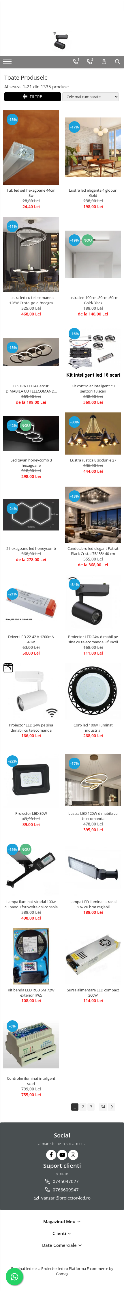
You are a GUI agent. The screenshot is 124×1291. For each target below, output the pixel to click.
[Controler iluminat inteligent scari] (31, 1045)
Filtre (34, 96)
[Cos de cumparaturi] (104, 62)
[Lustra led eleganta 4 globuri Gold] (93, 147)
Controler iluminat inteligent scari (31, 1081)
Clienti (59, 1233)
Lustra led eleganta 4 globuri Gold (93, 193)
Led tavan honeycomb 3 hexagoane (31, 462)
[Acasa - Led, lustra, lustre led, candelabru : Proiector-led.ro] (62, 41)
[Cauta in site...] (117, 62)
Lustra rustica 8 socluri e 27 (93, 460)
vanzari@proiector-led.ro (65, 1198)
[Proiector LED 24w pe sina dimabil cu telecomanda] (31, 691)
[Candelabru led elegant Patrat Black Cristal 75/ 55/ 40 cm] (93, 515)
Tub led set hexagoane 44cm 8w (31, 193)
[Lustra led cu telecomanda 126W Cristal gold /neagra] (31, 254)
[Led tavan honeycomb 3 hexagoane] (31, 433)
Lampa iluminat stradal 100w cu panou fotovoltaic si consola (31, 904)
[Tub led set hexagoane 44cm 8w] (31, 147)
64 (103, 1106)
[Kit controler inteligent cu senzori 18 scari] (93, 352)
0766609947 (65, 1190)
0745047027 (65, 1181)
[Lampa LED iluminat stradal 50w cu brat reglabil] (93, 868)
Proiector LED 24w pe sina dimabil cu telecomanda (31, 727)
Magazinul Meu (60, 1221)
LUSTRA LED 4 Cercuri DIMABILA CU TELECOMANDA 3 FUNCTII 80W (31, 388)
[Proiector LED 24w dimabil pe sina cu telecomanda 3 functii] (93, 603)
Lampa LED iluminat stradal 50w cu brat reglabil (93, 904)
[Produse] (8, 63)
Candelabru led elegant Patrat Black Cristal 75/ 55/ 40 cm (93, 551)
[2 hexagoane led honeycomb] (31, 514)
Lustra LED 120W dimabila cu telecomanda (93, 816)
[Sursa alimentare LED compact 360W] (93, 956)
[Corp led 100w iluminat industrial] (93, 691)
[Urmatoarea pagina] (111, 1107)
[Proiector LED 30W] (31, 780)
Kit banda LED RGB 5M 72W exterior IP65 (31, 992)
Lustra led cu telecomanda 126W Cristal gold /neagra (31, 300)
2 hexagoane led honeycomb (31, 548)
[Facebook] (51, 1155)
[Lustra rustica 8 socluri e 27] (93, 433)
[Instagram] (73, 1155)
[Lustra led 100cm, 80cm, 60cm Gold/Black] (93, 254)
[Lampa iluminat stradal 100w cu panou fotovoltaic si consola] (31, 868)
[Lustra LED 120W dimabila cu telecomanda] (93, 780)
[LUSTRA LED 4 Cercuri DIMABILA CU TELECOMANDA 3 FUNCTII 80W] (31, 352)
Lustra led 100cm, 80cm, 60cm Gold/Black (93, 300)
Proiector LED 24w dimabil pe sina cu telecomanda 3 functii (93, 639)
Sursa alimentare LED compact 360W (93, 992)
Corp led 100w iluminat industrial (93, 727)
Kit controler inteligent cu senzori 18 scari (93, 388)
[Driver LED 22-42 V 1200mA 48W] (31, 603)
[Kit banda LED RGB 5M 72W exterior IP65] (31, 956)
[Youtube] (62, 1155)
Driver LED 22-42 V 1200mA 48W (31, 639)
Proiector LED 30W (31, 813)
